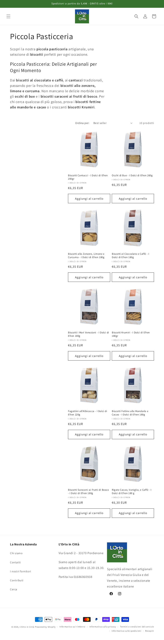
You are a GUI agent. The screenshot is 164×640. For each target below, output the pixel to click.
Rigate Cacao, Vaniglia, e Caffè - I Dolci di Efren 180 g (131, 491)
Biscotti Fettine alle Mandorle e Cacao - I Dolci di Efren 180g (130, 413)
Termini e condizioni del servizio (137, 626)
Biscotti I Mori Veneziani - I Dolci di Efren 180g (88, 334)
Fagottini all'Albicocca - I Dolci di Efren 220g (87, 413)
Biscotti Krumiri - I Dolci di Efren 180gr (131, 334)
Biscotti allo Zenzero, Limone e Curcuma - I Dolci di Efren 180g (86, 255)
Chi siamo (16, 553)
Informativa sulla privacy (102, 626)
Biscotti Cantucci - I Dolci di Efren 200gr (88, 177)
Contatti (15, 562)
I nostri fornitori (20, 571)
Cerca (13, 589)
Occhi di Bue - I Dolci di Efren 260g (132, 175)
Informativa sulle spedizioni (126, 630)
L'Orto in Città (27, 626)
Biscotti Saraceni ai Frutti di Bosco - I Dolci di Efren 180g (88, 491)
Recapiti (149, 630)
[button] (8, 16)
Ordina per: (82, 123)
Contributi (16, 580)
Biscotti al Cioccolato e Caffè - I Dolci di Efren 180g (130, 255)
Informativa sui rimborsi (72, 626)
